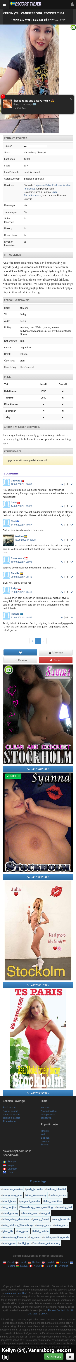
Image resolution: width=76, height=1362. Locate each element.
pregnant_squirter (30, 1201)
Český (10, 1262)
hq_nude (35, 1237)
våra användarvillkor (16, 1293)
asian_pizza (61, 1225)
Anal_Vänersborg (36, 1195)
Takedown (46, 1117)
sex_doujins (9, 1207)
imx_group (23, 1231)
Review (22, 660)
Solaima (45, 1141)
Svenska (63, 1265)
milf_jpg (24, 1243)
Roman (49, 1265)
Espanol (64, 1262)
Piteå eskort (9, 1107)
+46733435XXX (39, 1093)
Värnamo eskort (11, 1114)
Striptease (39, 185)
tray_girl (45, 1213)
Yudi (43, 1134)
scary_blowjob (61, 1219)
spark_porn (9, 1243)
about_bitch (9, 1201)
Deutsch (36, 1262)
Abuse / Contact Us (58, 1310)
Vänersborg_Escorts (14, 1237)
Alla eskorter (9, 1121)
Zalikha (45, 1144)
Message (57, 652)
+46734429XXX (39, 769)
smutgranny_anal (12, 1195)
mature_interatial (56, 1189)
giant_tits (8, 1231)
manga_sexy (44, 1225)
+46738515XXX (39, 985)
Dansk (23, 1262)
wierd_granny (10, 1213)
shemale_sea (29, 1213)
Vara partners (48, 1114)
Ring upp (55, 1356)
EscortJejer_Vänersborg (46, 1243)
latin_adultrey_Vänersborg (18, 1225)
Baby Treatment (53, 185)
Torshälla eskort (11, 1117)
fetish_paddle (41, 1231)
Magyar (24, 1265)
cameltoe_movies (13, 1189)
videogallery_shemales (16, 1219)
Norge (11, 1165)
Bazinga (45, 1137)
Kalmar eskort (10, 1111)
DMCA (44, 1313)
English (50, 1262)
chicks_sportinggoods (56, 1237)
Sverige (12, 1161)
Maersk (45, 1131)
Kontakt (45, 1107)
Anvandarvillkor (49, 1111)
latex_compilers (53, 1201)
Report (57, 660)
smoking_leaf (64, 1207)
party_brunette (34, 1189)
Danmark (12, 1168)
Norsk (36, 1265)
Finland (11, 1172)
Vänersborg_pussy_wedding (36, 1207)
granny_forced (41, 1219)
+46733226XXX (39, 877)
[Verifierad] (38, 79)
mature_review (58, 1195)
